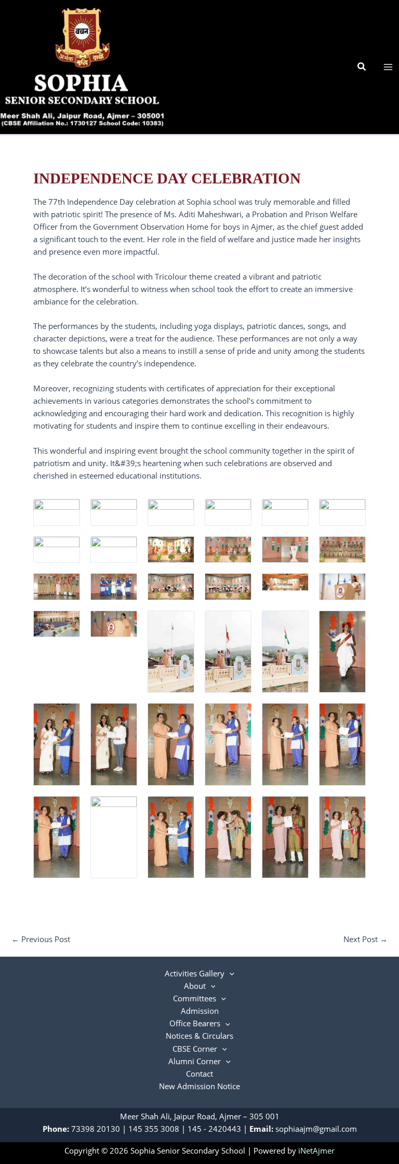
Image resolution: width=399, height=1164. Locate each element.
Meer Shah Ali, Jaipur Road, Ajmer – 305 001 (200, 1116)
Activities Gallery (194, 973)
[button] (362, 67)
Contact (199, 1073)
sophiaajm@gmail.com (316, 1128)
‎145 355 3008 (153, 1128)
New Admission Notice (199, 1086)
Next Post (365, 939)
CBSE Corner (194, 1048)
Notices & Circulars (199, 1035)
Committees (194, 998)
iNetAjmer (316, 1150)
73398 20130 (95, 1128)
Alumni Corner (194, 1061)
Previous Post (40, 939)
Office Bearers (194, 1023)
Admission (200, 1011)
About (195, 986)
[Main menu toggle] (388, 67)
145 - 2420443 (214, 1128)
